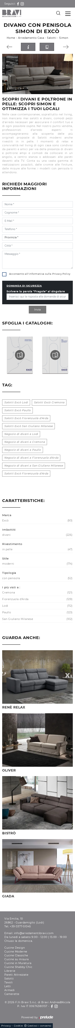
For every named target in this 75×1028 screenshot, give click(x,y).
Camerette (11, 994)
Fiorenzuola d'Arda (37, 599)
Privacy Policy (61, 273)
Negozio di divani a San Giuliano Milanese (33, 465)
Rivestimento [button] (12, 544)
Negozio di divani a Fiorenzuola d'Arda (31, 457)
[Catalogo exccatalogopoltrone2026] (20, 355)
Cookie (18, 1025)
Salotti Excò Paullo (17, 410)
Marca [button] (6, 515)
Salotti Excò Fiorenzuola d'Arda (26, 418)
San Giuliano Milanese (37, 619)
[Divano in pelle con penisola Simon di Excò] (37, 74)
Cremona (37, 592)
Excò (37, 520)
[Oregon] (9, 47)
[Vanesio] (65, 47)
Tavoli (8, 982)
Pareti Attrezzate (16, 974)
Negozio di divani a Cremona (24, 442)
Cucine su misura (16, 959)
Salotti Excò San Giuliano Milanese (28, 426)
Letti (7, 986)
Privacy (6, 1025)
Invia (37, 309)
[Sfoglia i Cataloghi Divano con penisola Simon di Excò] (47, 47)
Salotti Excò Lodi (16, 402)
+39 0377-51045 (20, 926)
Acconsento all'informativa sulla (40, 273)
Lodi (37, 605)
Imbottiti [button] (9, 529)
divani (37, 535)
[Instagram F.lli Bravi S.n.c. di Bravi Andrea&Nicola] (22, 3)
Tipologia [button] (9, 573)
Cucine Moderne (15, 951)
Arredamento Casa (31, 38)
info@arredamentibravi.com (34, 933)
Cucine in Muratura (17, 963)
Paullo (37, 612)
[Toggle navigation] (68, 13)
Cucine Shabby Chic (18, 967)
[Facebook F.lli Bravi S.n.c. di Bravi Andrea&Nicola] (18, 3)
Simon (63, 38)
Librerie (9, 971)
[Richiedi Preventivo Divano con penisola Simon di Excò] (28, 47)
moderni (37, 563)
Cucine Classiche (16, 955)
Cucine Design (14, 947)
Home (11, 38)
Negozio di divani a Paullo (22, 449)
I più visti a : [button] (11, 587)
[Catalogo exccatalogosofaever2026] (55, 355)
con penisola (37, 578)
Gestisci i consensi (39, 1025)
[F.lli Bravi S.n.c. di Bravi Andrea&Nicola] (11, 13)
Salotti (51, 38)
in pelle (37, 549)
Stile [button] (5, 558)
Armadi (9, 990)
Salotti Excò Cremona (49, 402)
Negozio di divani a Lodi (21, 434)
